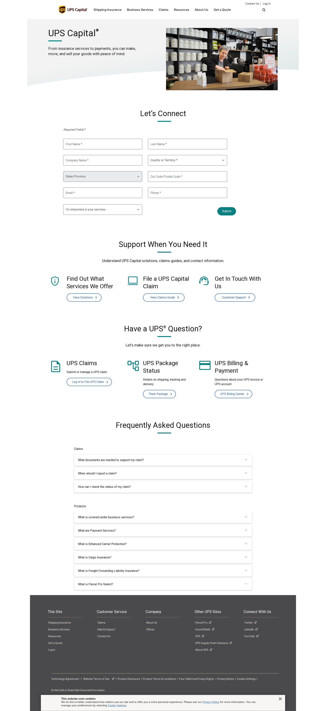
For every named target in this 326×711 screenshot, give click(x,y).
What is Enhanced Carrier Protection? (102, 544)
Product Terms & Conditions (160, 678)
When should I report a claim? (97, 473)
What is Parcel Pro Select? (95, 584)
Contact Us (252, 3)
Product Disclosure (129, 678)
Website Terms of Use (97, 678)
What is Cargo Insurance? (94, 557)
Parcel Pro (201, 622)
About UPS (201, 649)
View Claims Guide (163, 297)
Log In (267, 3)
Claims (163, 10)
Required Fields (74, 129)
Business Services (140, 10)
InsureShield (203, 629)
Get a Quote (222, 10)
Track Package (159, 394)
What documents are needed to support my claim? (111, 460)
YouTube (249, 636)
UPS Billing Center (232, 394)
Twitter (248, 622)
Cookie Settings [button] (246, 678)
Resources (181, 10)
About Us (201, 10)
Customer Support (234, 297)
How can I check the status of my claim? (104, 487)
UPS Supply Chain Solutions (211, 643)
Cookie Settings (117, 705)
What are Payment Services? (97, 530)
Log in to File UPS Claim (88, 382)
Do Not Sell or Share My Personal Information (78, 690)
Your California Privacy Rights (197, 678)
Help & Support (106, 629)
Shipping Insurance (107, 10)
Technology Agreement (65, 678)
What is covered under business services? (106, 517)
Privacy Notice (226, 678)
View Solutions (83, 297)
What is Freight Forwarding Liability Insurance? (108, 571)
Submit (226, 211)
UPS (197, 636)
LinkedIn (249, 629)
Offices (150, 629)
